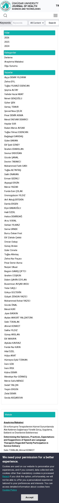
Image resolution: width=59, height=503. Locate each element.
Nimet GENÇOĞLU (13, 98)
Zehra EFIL (9, 81)
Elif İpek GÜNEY (12, 144)
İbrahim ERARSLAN (13, 149)
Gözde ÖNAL (10, 305)
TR (57, 5)
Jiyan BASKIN (11, 313)
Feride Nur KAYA (12, 347)
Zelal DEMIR (10, 393)
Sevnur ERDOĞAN (13, 153)
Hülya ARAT (10, 355)
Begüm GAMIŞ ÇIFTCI (15, 271)
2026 (6, 37)
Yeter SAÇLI (10, 288)
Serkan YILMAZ (12, 225)
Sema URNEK (11, 229)
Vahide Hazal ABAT (14, 94)
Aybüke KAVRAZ (12, 343)
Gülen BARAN (11, 140)
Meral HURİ (9, 309)
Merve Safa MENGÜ (14, 381)
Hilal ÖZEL (9, 351)
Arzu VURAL (10, 220)
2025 (6, 41)
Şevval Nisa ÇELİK (13, 111)
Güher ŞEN (9, 102)
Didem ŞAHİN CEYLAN (15, 279)
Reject (5, 476)
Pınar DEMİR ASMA (13, 115)
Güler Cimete (10, 250)
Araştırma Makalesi (13, 61)
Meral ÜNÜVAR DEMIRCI (16, 119)
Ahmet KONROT (12, 326)
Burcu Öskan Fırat (13, 233)
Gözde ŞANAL (11, 157)
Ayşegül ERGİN (11, 182)
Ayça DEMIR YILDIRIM (15, 77)
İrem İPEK (9, 368)
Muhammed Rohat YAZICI (17, 300)
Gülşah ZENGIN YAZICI (15, 296)
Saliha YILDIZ (11, 330)
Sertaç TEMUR (11, 107)
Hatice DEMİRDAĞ (13, 216)
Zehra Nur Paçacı (13, 258)
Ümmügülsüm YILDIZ (14, 195)
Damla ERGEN (11, 203)
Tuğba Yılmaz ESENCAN (16, 132)
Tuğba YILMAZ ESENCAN (16, 85)
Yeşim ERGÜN (11, 389)
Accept (29, 497)
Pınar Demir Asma (13, 263)
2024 (6, 46)
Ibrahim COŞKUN (12, 275)
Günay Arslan (11, 246)
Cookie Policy (9, 490)
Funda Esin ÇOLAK (13, 191)
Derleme (8, 57)
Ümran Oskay (11, 241)
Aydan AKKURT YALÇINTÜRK (18, 317)
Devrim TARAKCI (12, 161)
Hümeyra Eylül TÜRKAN (15, 359)
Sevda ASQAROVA (13, 397)
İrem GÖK (9, 364)
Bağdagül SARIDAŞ (13, 136)
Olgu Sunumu (11, 66)
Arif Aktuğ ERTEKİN (13, 199)
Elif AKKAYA (10, 338)
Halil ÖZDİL (9, 212)
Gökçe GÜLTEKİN (12, 292)
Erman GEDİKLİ (11, 178)
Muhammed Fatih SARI (15, 166)
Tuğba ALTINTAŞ (12, 170)
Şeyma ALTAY (11, 90)
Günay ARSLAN (12, 334)
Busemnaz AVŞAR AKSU (16, 284)
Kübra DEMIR (10, 372)
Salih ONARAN (11, 174)
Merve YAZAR (11, 187)
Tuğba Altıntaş (11, 254)
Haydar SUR (10, 123)
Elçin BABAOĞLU (12, 208)
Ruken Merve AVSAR (14, 128)
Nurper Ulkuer (11, 267)
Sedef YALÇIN (11, 385)
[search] (5, 15)
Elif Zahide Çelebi (12, 237)
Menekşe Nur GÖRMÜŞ (15, 376)
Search (52, 23)
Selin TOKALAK (12, 322)
